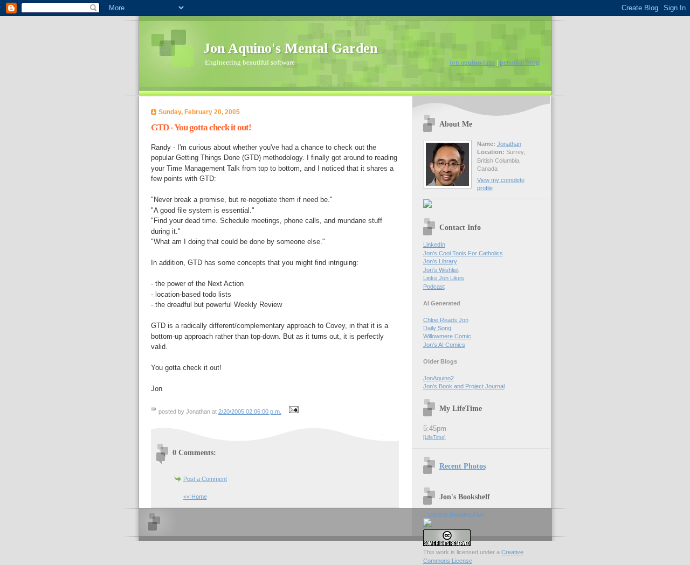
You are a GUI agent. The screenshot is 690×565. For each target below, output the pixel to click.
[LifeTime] (434, 437)
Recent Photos (462, 466)
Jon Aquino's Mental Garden (290, 48)
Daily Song (437, 328)
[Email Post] (292, 411)
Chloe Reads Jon (445, 320)
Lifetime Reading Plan (456, 514)
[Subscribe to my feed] (427, 206)
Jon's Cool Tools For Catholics (463, 253)
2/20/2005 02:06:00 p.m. (249, 411)
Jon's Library (440, 261)
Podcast (434, 286)
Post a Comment (205, 479)
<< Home (195, 496)
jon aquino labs (472, 62)
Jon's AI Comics (444, 344)
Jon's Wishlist (441, 270)
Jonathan (509, 144)
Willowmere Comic (447, 336)
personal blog (520, 62)
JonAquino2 (438, 378)
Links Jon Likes (443, 278)
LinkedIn (434, 244)
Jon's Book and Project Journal (464, 386)
